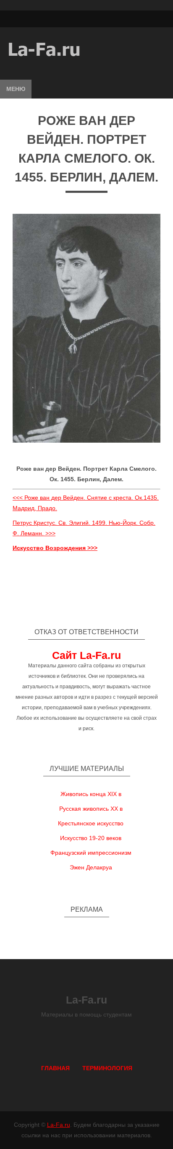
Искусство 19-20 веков (90, 838)
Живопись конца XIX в (90, 794)
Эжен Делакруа (91, 867)
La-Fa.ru (58, 1124)
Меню (15, 89)
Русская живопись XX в (91, 808)
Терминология (107, 1068)
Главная (55, 1068)
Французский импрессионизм (90, 852)
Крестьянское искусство (90, 823)
